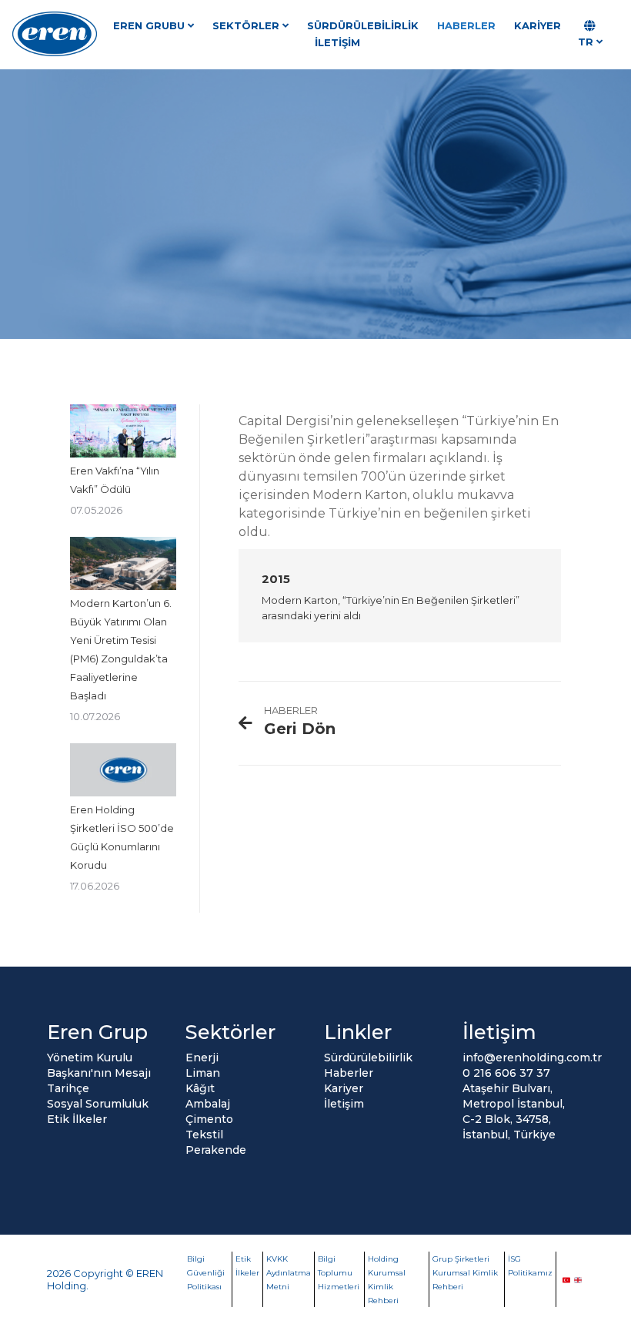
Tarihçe (68, 1088)
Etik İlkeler (77, 1119)
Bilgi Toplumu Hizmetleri (338, 1273)
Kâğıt (200, 1088)
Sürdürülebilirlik (368, 1057)
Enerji (202, 1057)
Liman (202, 1073)
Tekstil (204, 1134)
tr (585, 41)
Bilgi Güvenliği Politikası (206, 1273)
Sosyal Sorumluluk (98, 1104)
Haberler (466, 25)
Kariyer (537, 25)
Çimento (209, 1119)
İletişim (337, 42)
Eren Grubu (149, 25)
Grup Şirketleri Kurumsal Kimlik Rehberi (465, 1273)
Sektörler (245, 25)
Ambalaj (207, 1104)
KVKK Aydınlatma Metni (288, 1273)
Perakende (215, 1150)
